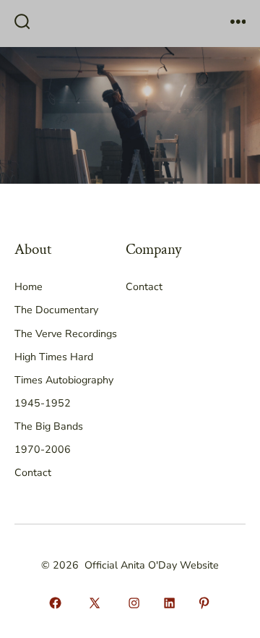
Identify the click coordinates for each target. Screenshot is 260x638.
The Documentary (56, 310)
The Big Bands (48, 426)
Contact (32, 473)
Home (28, 287)
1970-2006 (42, 449)
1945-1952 (42, 403)
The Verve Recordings (65, 334)
